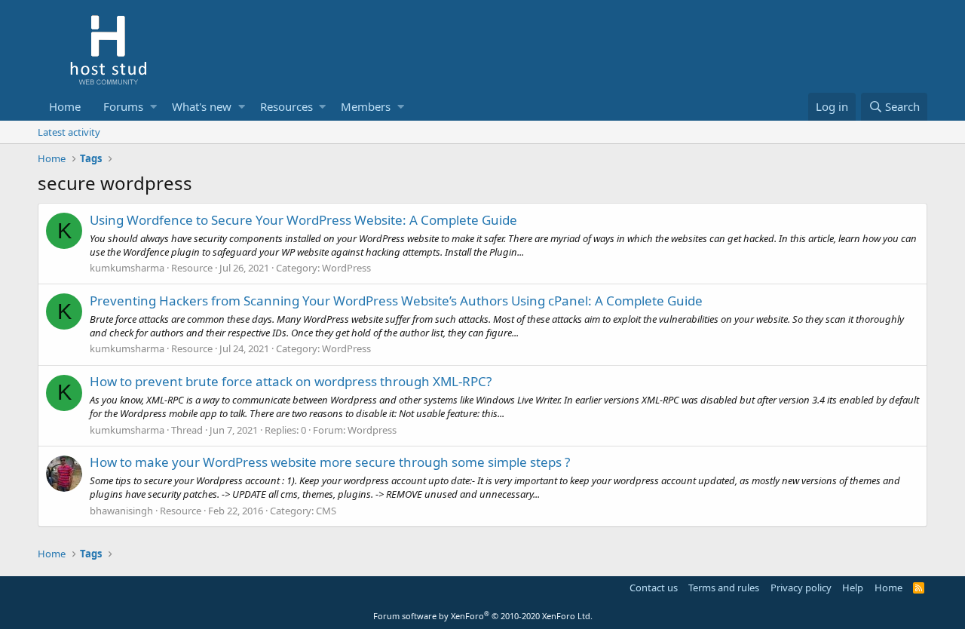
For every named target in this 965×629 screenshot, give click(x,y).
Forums (123, 106)
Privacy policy (801, 587)
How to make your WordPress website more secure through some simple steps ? (330, 462)
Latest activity (69, 132)
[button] (153, 107)
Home (65, 106)
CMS (326, 510)
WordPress (346, 268)
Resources (286, 106)
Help (852, 587)
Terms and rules (723, 587)
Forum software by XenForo (483, 615)
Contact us (654, 587)
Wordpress (372, 430)
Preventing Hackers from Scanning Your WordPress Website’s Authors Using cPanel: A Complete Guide (396, 300)
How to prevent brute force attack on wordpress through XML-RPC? (291, 381)
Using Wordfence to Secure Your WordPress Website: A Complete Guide (303, 220)
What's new (201, 106)
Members (366, 106)
